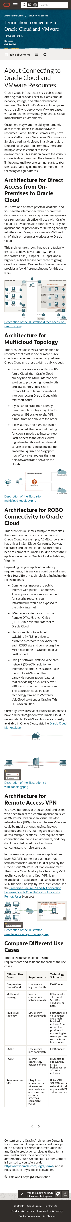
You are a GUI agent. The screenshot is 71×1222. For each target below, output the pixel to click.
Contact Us (50, 1205)
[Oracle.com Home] (7, 5)
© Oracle (19, 1205)
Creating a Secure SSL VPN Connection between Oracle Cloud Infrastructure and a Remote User (32, 892)
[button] (15, 5)
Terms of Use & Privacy (50, 1210)
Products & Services (22, 1210)
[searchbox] (53, 4)
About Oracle (34, 1205)
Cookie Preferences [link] (29, 1216)
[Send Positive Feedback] (65, 1194)
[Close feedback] (21, 1194)
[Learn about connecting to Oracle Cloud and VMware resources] (36, 54)
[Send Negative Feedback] (58, 1194)
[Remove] (35, 5)
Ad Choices (49, 1216)
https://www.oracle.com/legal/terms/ (29, 1166)
